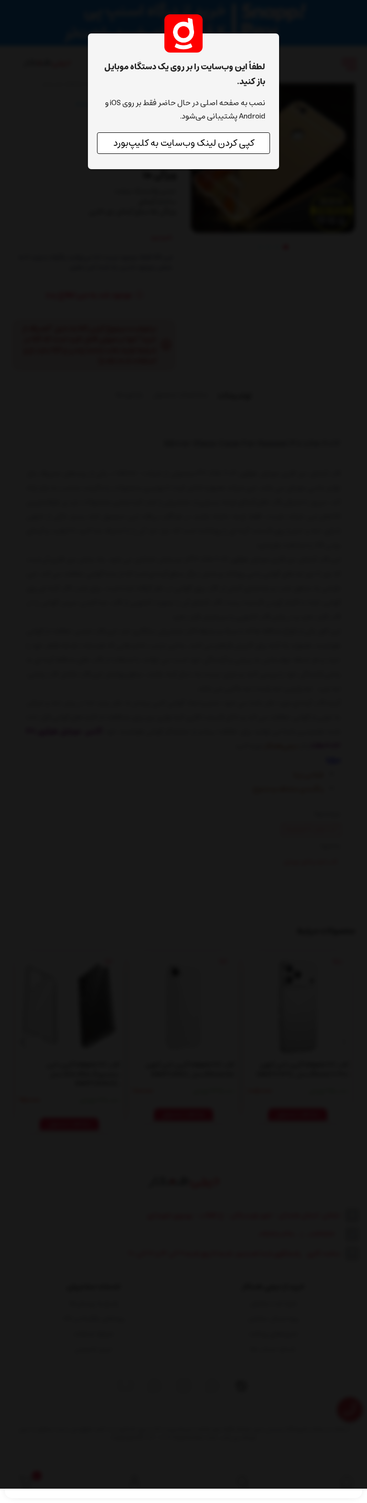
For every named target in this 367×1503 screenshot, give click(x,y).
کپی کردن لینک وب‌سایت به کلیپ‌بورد (183, 143)
